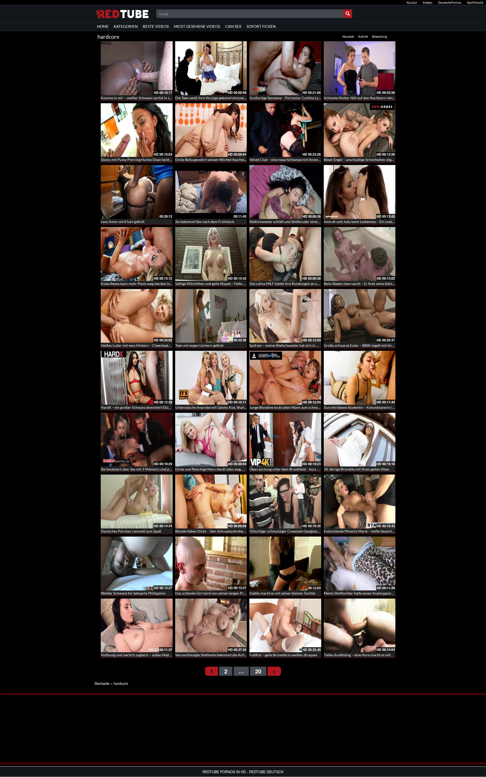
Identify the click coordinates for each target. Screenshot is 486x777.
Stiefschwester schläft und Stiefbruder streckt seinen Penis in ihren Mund (306, 221)
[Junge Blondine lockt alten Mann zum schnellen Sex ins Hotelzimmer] (285, 378)
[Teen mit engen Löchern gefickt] (211, 316)
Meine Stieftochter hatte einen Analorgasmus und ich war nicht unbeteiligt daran (387, 593)
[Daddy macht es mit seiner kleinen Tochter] (285, 563)
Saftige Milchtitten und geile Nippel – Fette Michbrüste (218, 283)
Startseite (102, 683)
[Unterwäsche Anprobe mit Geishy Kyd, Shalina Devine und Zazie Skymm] (211, 378)
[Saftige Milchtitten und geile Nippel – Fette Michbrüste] (211, 254)
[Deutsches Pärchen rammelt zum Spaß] (137, 501)
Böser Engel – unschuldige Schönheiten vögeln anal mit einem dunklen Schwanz (386, 159)
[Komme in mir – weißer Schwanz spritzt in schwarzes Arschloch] (137, 68)
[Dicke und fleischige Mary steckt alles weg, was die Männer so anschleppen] (211, 440)
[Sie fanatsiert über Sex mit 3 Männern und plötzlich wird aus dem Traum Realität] (137, 440)
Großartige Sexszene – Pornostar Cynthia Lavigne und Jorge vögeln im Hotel (309, 98)
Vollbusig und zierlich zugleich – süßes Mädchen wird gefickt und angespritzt (161, 655)
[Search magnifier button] (347, 13)
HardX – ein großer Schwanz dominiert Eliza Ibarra (140, 407)
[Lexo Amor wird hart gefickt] (137, 192)
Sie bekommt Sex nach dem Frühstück (204, 221)
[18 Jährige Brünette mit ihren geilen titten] (360, 440)
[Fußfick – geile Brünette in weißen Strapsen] (285, 625)
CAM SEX (233, 26)
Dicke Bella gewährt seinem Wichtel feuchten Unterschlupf (221, 159)
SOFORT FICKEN (261, 26)
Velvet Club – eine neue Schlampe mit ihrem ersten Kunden (295, 159)
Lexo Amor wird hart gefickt (123, 221)
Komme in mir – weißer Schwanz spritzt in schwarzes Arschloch (151, 98)
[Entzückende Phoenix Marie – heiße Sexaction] (360, 501)
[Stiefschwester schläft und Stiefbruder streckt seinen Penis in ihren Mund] (285, 192)
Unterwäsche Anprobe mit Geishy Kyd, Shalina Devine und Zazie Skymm (231, 407)
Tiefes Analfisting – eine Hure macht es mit (357, 655)
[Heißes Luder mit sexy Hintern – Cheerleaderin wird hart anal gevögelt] (137, 316)
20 (258, 671)
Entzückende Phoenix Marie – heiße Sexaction (360, 531)
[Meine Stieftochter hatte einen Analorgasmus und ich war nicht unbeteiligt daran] (360, 563)
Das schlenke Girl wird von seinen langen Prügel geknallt (219, 593)
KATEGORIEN (126, 26)
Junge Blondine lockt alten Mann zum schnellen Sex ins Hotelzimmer (302, 407)
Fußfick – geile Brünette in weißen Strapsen (283, 655)
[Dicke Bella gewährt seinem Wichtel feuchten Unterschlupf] (211, 130)
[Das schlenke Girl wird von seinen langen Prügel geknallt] (211, 563)
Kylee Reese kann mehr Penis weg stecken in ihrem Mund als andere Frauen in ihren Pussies (172, 283)
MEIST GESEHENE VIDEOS (197, 26)
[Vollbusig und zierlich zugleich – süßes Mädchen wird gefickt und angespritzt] (137, 625)
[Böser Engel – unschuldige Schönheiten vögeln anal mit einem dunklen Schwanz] (360, 130)
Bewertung (379, 36)
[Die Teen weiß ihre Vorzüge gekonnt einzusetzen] (211, 68)
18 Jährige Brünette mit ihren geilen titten (356, 469)
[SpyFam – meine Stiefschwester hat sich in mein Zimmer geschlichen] (285, 316)
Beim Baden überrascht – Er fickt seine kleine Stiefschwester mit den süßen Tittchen (389, 283)
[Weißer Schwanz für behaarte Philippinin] (137, 563)
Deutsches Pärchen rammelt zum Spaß (131, 531)
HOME (103, 26)
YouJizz (411, 2)
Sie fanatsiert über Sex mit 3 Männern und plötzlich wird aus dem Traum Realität (163, 469)
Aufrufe (363, 36)
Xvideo (427, 2)
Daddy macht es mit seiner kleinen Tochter (282, 593)
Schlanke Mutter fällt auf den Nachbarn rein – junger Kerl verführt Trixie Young (386, 98)
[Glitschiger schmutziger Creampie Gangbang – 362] (285, 501)
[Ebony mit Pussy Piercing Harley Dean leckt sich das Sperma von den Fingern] (137, 130)
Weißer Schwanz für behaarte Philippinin (133, 593)
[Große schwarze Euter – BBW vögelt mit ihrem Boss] (360, 316)
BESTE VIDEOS (156, 26)
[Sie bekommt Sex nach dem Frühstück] (211, 192)
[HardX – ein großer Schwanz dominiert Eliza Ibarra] (137, 378)
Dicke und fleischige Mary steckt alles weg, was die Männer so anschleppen (233, 469)
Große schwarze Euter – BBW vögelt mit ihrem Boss (364, 345)
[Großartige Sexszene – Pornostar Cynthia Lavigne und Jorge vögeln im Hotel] (285, 68)
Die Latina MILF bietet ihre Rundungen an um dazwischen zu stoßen (302, 283)
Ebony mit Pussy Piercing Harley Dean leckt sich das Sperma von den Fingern (161, 159)
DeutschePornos (449, 2)
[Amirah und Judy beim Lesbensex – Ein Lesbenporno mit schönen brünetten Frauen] (360, 192)
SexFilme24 (475, 2)
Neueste (348, 36)
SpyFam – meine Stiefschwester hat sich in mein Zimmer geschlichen (303, 345)
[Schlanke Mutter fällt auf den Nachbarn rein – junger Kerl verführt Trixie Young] (360, 68)
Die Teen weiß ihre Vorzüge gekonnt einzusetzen (213, 98)
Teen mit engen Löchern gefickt (199, 345)
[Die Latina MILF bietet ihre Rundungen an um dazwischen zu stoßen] (285, 254)
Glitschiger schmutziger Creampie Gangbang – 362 (289, 531)
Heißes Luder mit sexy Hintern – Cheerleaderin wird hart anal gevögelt (156, 345)
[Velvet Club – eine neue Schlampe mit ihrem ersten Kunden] (285, 130)
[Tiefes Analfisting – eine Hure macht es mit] (360, 625)
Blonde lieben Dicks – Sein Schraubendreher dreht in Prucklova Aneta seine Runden (240, 531)
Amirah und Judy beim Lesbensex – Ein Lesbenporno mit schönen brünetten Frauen (389, 221)
